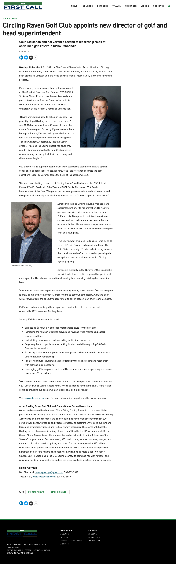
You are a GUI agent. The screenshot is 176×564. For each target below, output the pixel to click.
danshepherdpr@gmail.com (49, 472)
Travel (116, 6)
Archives (158, 6)
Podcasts (131, 6)
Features (102, 6)
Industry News (10, 19)
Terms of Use (94, 541)
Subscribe (93, 534)
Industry (87, 6)
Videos (145, 6)
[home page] (23, 6)
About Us (65, 534)
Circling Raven (59, 492)
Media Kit (65, 537)
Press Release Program (71, 541)
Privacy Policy (94, 537)
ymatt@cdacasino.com (44, 476)
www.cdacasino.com (34, 398)
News (74, 6)
